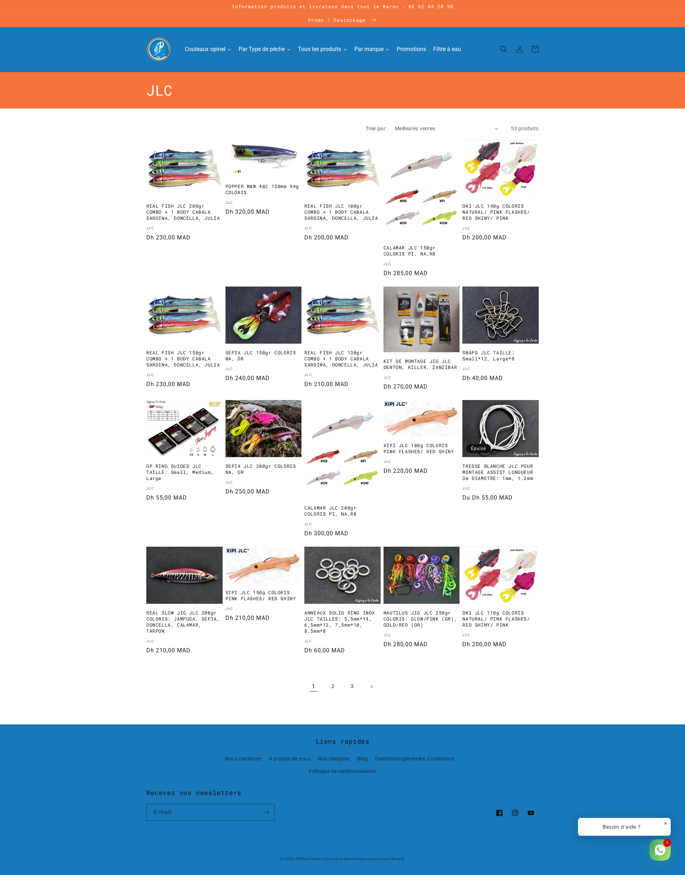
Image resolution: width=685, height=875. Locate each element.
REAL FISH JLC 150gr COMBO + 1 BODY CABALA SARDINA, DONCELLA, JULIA (183, 359)
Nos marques (334, 759)
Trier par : (376, 128)
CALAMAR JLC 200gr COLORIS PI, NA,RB (330, 511)
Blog (362, 759)
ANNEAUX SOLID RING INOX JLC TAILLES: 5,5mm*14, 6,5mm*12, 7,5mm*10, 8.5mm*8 (339, 622)
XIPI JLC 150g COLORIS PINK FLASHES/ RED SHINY (260, 596)
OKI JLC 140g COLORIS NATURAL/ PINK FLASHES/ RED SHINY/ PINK (496, 212)
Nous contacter (243, 759)
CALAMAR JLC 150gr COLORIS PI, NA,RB (410, 251)
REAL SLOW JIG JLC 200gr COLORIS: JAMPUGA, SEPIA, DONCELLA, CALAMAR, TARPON (183, 622)
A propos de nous (290, 759)
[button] (504, 49)
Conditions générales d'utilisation (415, 759)
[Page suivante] (371, 686)
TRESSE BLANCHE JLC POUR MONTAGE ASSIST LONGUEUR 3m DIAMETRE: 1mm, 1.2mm (497, 472)
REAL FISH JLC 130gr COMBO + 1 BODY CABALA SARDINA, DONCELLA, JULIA (341, 359)
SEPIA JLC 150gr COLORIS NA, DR (260, 356)
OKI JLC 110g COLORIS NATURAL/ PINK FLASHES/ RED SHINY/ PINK (496, 619)
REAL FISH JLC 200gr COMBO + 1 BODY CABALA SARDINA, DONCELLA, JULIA (183, 212)
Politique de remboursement (342, 771)
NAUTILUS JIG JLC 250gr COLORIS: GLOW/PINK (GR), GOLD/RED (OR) (420, 619)
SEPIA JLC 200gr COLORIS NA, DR (260, 469)
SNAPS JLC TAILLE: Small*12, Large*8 (488, 356)
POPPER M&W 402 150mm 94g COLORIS (262, 189)
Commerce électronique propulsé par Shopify (364, 859)
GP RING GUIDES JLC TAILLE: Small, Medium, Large (180, 472)
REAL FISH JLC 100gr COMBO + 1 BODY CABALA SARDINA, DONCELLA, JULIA (341, 212)
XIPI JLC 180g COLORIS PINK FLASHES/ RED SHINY (419, 448)
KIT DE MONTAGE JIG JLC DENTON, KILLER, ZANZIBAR (420, 364)
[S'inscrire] (266, 812)
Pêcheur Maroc (309, 859)
